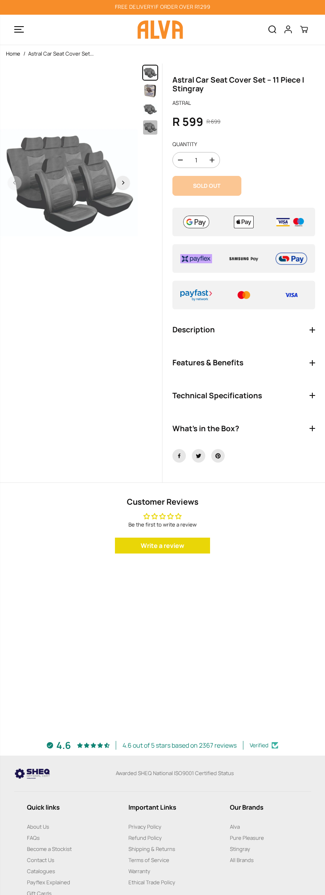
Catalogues (41, 871)
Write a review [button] (162, 545)
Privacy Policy (144, 826)
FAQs (33, 837)
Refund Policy (145, 837)
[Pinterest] (218, 456)
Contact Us (40, 860)
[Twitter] (198, 456)
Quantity (184, 144)
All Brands (242, 860)
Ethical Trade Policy (151, 882)
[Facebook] (179, 456)
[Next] (123, 182)
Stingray (240, 849)
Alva (235, 826)
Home (13, 53)
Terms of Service (148, 860)
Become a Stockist (49, 849)
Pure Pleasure (247, 837)
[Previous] (14, 182)
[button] (19, 29)
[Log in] (288, 29)
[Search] (272, 29)
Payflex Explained (48, 882)
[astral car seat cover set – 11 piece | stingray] (69, 183)
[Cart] (304, 29)
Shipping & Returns (151, 849)
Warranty (139, 871)
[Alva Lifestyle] (160, 29)
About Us (38, 826)
